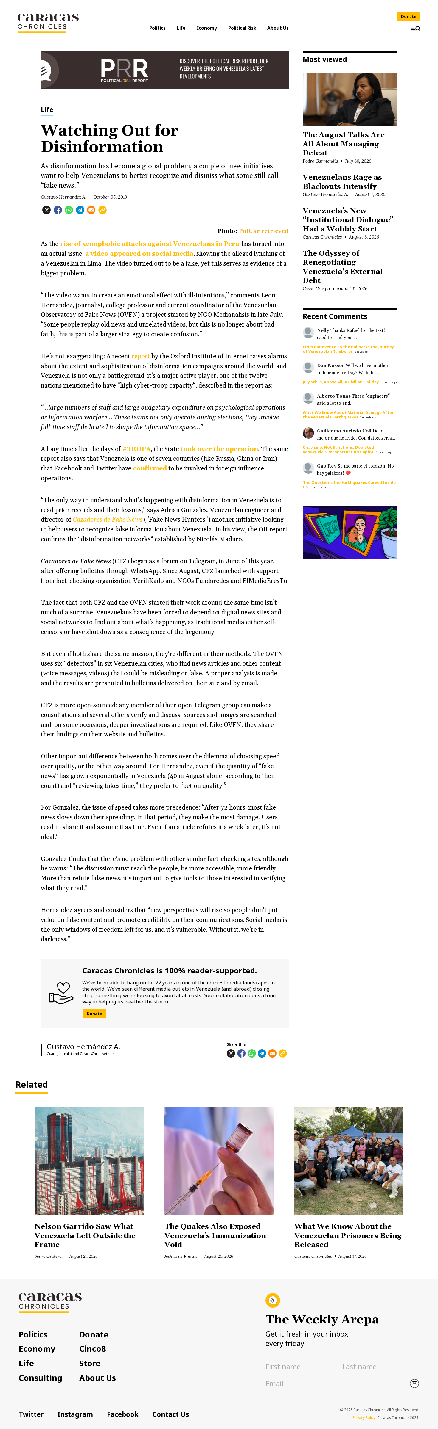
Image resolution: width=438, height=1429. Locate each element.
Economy (206, 28)
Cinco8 (92, 1349)
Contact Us (171, 1414)
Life (181, 28)
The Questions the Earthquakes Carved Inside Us (349, 485)
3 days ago (361, 352)
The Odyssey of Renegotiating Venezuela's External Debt (343, 267)
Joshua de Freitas (180, 1256)
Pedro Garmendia (320, 161)
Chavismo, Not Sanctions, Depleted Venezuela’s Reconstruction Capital (339, 449)
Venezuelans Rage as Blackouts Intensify (342, 182)
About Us (278, 28)
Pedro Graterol (49, 1256)
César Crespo (316, 288)
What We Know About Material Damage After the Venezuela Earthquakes (348, 415)
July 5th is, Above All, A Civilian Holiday (341, 382)
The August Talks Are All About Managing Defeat (343, 144)
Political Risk (242, 28)
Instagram (75, 1414)
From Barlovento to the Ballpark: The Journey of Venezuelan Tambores (348, 349)
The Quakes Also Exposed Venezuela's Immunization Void (215, 1235)
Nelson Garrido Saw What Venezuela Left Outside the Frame (85, 1235)
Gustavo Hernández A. (63, 197)
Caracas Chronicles (322, 237)
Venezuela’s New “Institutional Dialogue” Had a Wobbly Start (348, 220)
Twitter (31, 1414)
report (140, 356)
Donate (408, 16)
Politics (157, 28)
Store (89, 1363)
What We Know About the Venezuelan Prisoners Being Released (348, 1235)
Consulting (40, 1378)
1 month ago (388, 382)
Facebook (123, 1414)
